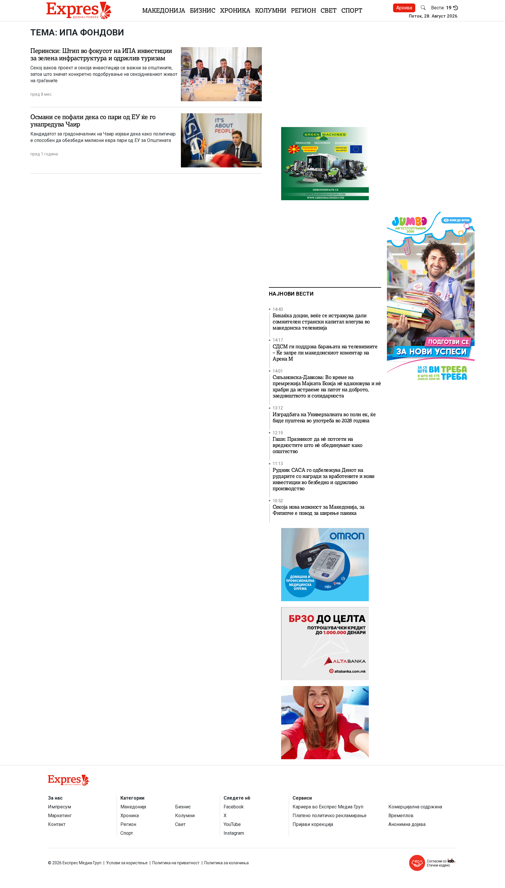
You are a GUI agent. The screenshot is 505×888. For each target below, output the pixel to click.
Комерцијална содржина (415, 807)
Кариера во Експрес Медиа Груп (328, 807)
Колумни (270, 10)
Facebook (234, 807)
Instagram (234, 833)
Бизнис (202, 10)
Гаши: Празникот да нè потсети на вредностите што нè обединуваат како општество (317, 445)
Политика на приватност (176, 862)
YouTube (232, 824)
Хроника (235, 10)
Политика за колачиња (226, 862)
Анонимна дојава (407, 824)
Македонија (163, 10)
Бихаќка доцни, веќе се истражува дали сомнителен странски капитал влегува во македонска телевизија (321, 322)
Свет (329, 10)
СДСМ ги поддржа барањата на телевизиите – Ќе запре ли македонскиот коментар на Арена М (325, 353)
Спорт (351, 10)
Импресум (59, 807)
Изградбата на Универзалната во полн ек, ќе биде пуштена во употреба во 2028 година (324, 418)
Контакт (56, 824)
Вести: (441, 8)
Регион (303, 10)
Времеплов (401, 815)
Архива (404, 8)
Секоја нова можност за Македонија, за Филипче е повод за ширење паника (318, 510)
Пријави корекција (313, 824)
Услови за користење (127, 862)
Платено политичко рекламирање (329, 815)
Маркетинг (60, 815)
